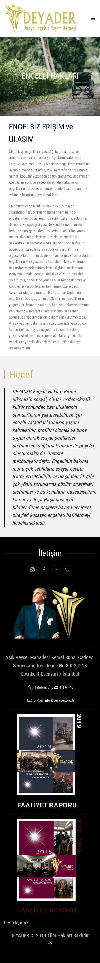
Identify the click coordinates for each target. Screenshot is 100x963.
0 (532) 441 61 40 (60, 687)
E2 (50, 943)
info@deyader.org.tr (59, 700)
